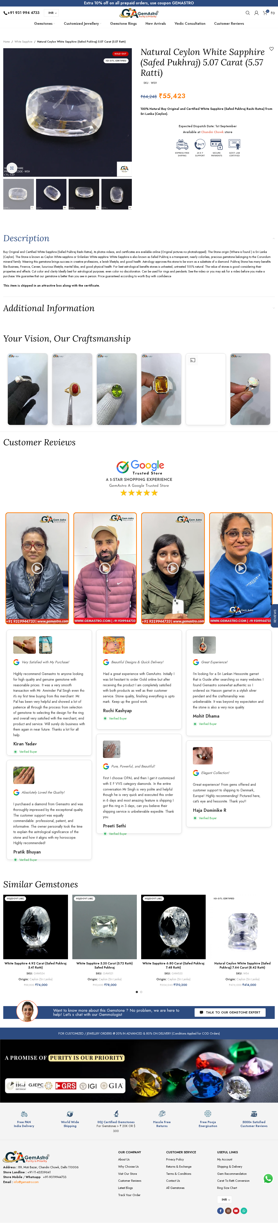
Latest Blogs (125, 1188)
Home (6, 42)
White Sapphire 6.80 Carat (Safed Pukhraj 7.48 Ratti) (173, 965)
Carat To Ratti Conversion (233, 1180)
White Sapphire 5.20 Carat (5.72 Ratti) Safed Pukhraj (104, 965)
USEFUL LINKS (227, 1152)
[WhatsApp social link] (244, 1211)
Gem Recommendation (232, 1174)
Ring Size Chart (227, 1188)
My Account (224, 1159)
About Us (123, 1159)
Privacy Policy (175, 1159)
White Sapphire (23, 42)
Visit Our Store (127, 1174)
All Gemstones (175, 1188)
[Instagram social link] (228, 1211)
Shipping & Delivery (229, 1166)
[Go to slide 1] (137, 992)
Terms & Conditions (178, 1174)
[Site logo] (139, 12)
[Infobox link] (24, 1119)
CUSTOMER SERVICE (181, 1152)
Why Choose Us (128, 1166)
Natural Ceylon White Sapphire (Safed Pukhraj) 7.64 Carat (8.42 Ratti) (242, 965)
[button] (37, 568)
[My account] (256, 12)
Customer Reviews (129, 1180)
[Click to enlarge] (12, 168)
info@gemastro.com (26, 1182)
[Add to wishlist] (271, 49)
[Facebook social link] (220, 1211)
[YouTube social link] (236, 1211)
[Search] (247, 12)
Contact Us (173, 1180)
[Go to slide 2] (141, 992)
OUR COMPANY (129, 1152)
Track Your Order (129, 1195)
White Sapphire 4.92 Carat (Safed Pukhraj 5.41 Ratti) (35, 965)
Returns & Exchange (178, 1166)
